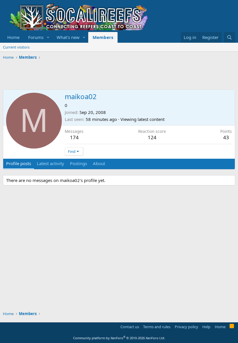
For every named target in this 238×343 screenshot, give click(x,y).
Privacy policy (186, 326)
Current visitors (16, 47)
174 (74, 137)
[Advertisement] (108, 75)
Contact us (129, 326)
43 (226, 137)
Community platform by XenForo (119, 338)
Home (13, 37)
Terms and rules (156, 326)
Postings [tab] (78, 163)
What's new (68, 37)
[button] (48, 37)
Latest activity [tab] (50, 163)
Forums (36, 37)
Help (206, 326)
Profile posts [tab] (18, 163)
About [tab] (99, 163)
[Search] (229, 37)
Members (103, 37)
